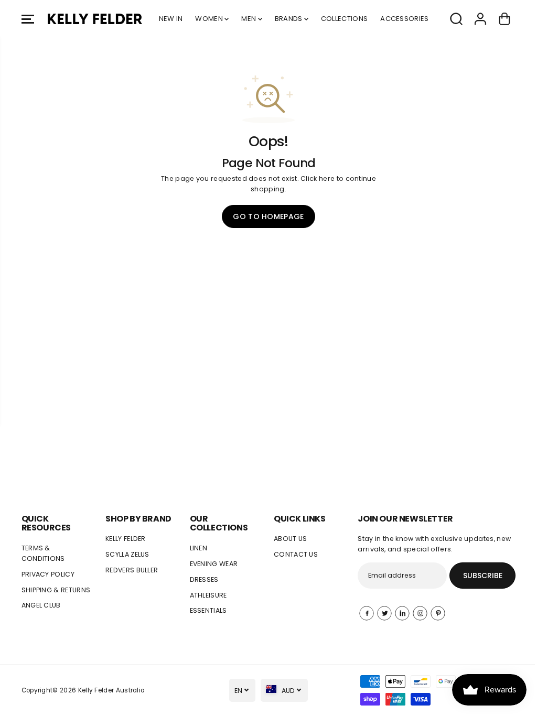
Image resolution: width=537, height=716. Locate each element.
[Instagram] (420, 613)
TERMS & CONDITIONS (43, 553)
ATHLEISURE (208, 595)
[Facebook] (366, 613)
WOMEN (209, 19)
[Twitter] (384, 613)
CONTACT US (296, 554)
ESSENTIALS (208, 610)
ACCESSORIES (404, 19)
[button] (28, 19)
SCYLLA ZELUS (127, 554)
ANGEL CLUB (41, 605)
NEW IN (171, 19)
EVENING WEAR (214, 563)
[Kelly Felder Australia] (95, 18)
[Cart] (504, 19)
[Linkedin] (402, 613)
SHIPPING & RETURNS (56, 589)
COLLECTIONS (344, 19)
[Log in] (480, 19)
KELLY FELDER (125, 538)
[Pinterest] (438, 613)
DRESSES (204, 579)
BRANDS (289, 19)
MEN (249, 19)
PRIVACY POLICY (48, 574)
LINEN (199, 548)
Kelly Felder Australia (111, 690)
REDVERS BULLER (131, 570)
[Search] (456, 19)
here (327, 178)
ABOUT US (290, 538)
